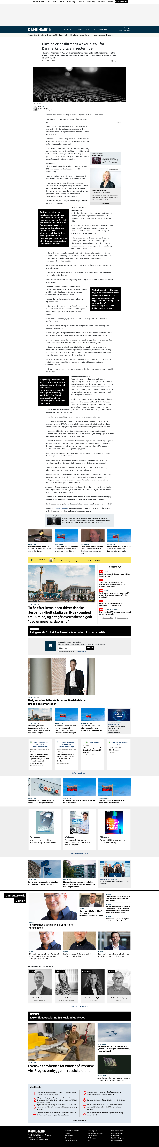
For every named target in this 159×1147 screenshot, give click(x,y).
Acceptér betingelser (67, 652)
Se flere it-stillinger (79, 773)
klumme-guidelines (61, 508)
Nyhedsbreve (101, 2)
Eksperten (81, 2)
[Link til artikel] (40, 535)
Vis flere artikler (108, 618)
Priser (106, 590)
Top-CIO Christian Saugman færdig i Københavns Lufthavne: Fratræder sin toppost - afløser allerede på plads (56, 1114)
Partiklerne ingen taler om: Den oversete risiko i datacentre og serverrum (84, 518)
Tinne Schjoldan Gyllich (93, 998)
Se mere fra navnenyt (79, 1006)
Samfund (103, 29)
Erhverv (78, 29)
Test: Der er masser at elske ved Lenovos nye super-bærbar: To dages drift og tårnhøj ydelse (56, 1093)
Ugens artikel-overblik (72, 1131)
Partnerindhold (92, 1135)
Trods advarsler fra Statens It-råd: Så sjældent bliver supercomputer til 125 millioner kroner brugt (112, 585)
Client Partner (114, 750)
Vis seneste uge (123, 618)
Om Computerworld (38, 2)
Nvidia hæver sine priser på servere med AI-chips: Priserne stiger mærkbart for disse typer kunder (114, 595)
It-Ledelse (90, 29)
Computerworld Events (95, 1133)
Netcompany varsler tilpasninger (103, 35)
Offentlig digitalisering (97, 155)
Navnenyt (68, 1138)
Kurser (62, 2)
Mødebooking (71, 2)
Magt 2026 (107, 601)
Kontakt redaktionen (71, 1140)
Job (48, 2)
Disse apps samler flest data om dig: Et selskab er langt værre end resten (105, 1114)
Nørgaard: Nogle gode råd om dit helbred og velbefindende (106, 1100)
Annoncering (91, 2)
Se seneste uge (78, 1120)
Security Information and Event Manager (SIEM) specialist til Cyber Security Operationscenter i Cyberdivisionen (39, 759)
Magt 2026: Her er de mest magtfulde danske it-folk (50, 35)
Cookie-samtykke (117, 1133)
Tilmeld (90, 648)
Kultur (106, 571)
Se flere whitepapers (78, 854)
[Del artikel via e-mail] (113, 61)
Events (55, 2)
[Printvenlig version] (115, 61)
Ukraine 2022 (32, 544)
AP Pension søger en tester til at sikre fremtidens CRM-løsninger (92, 750)
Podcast (67, 1133)
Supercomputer (109, 580)
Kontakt (110, 2)
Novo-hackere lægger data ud (79, 35)
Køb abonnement (121, 2)
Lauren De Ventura (66, 998)
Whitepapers (92, 1138)
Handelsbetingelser (117, 1138)
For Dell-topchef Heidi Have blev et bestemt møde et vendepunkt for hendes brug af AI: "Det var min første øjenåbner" (104, 1107)
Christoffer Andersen (40, 998)
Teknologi (65, 29)
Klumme (31, 922)
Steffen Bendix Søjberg (119, 998)
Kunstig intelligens (111, 609)
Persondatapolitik (117, 1131)
